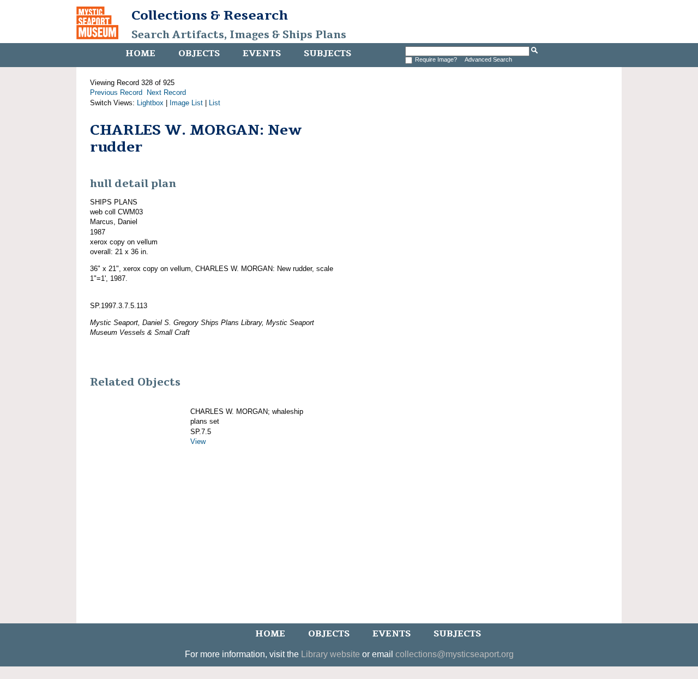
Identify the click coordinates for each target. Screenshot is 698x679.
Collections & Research (209, 15)
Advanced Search (488, 59)
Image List (186, 103)
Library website (330, 654)
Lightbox (150, 103)
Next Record (166, 92)
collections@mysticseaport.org (454, 654)
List (214, 103)
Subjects (327, 53)
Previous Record (116, 92)
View (198, 441)
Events (262, 53)
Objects (199, 53)
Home (140, 53)
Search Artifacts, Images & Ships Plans (238, 35)
